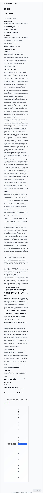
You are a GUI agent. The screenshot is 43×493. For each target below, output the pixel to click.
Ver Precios (23, 443)
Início (16, 3)
